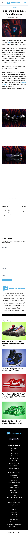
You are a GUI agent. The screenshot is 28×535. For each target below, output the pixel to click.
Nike (16, 7)
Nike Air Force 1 (14, 466)
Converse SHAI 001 (14, 502)
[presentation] (14, 331)
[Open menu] (3, 3)
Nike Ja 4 (14, 492)
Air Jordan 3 (14, 451)
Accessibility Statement (14, 524)
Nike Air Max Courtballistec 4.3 (10, 198)
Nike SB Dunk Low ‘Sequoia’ (21, 209)
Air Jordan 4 (14, 453)
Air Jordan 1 (14, 448)
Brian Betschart (11, 17)
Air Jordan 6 (14, 456)
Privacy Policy (14, 517)
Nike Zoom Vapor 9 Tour (8, 201)
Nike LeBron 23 (14, 478)
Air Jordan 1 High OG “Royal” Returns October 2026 (13, 370)
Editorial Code (14, 519)
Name (4, 268)
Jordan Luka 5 (14, 485)
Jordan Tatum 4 (14, 487)
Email (4, 275)
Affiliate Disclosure (14, 527)
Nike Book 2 (14, 495)
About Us (14, 512)
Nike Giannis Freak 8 (14, 482)
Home (12, 7)
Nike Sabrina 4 (14, 490)
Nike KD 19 (14, 480)
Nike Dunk (14, 461)
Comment (5, 247)
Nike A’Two (14, 500)
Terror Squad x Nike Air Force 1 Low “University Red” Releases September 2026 (13, 396)
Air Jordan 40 (14, 475)
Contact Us (14, 514)
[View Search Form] (25, 3)
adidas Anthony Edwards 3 (14, 497)
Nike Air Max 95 (14, 468)
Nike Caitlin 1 (14, 505)
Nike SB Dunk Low (14, 463)
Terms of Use (14, 522)
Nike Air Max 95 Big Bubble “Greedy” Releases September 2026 (13, 344)
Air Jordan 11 (14, 458)
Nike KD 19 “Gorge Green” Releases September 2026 (12, 422)
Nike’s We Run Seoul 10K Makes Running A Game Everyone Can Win (7, 211)
